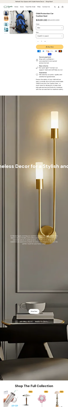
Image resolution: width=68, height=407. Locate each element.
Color (37, 24)
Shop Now (34, 311)
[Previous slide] (11, 22)
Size (37, 32)
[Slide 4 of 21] (6, 29)
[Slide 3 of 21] (6, 24)
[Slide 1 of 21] (6, 13)
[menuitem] (16, 7)
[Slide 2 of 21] (6, 18)
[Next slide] (31, 22)
